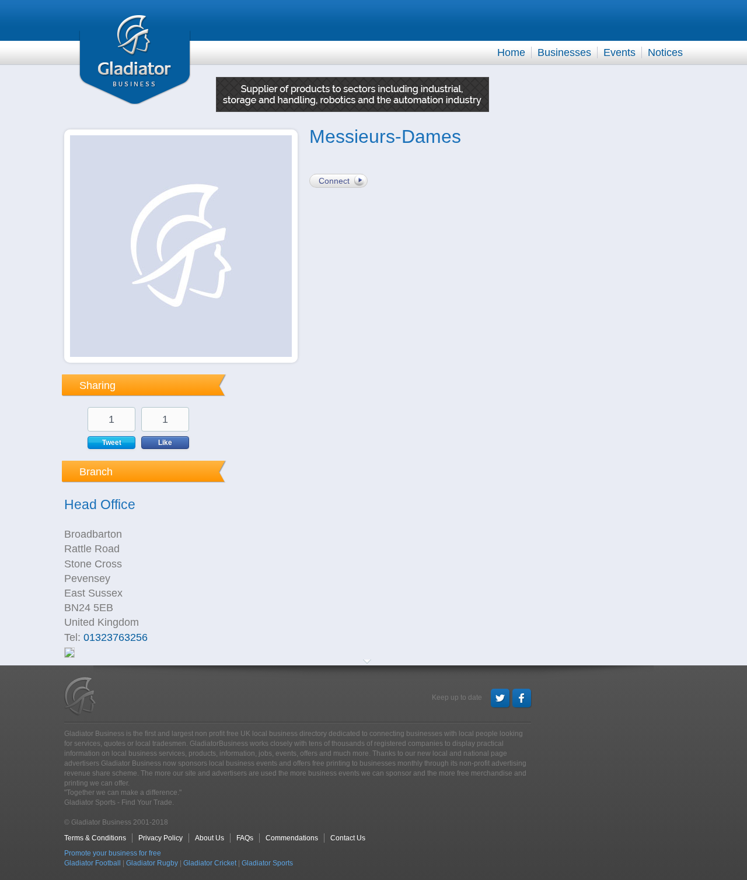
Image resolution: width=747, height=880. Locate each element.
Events (619, 52)
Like (165, 443)
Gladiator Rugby (152, 863)
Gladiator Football (92, 863)
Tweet (111, 443)
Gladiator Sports (267, 863)
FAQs (244, 838)
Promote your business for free (112, 853)
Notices (665, 52)
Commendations (292, 838)
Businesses (564, 52)
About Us (209, 838)
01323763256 (115, 637)
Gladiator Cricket (209, 863)
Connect (334, 180)
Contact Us (347, 838)
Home (511, 52)
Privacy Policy (160, 838)
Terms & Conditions (95, 838)
